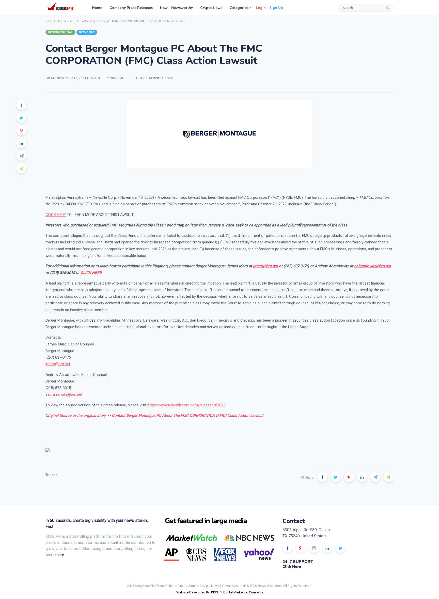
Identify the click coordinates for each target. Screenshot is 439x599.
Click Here (292, 566)
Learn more (54, 555)
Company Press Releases (131, 7)
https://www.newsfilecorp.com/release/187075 (186, 405)
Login (261, 7)
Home (97, 7)
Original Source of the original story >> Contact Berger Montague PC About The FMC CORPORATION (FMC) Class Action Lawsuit (154, 415)
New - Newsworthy (176, 7)
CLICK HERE (55, 214)
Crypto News (211, 7)
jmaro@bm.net (265, 266)
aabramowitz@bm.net (372, 266)
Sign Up (276, 7)
